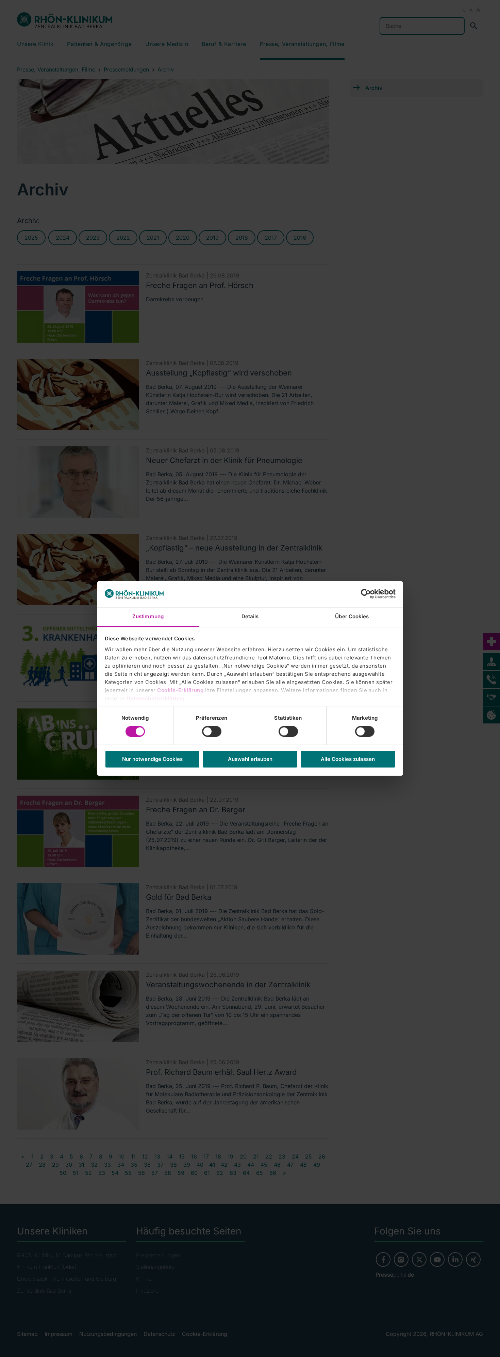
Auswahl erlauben (250, 759)
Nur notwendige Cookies (152, 759)
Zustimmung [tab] (148, 616)
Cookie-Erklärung (180, 690)
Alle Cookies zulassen (348, 759)
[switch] (211, 731)
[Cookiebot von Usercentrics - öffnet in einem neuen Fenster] (366, 594)
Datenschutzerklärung (156, 698)
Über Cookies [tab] (352, 616)
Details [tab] (250, 616)
